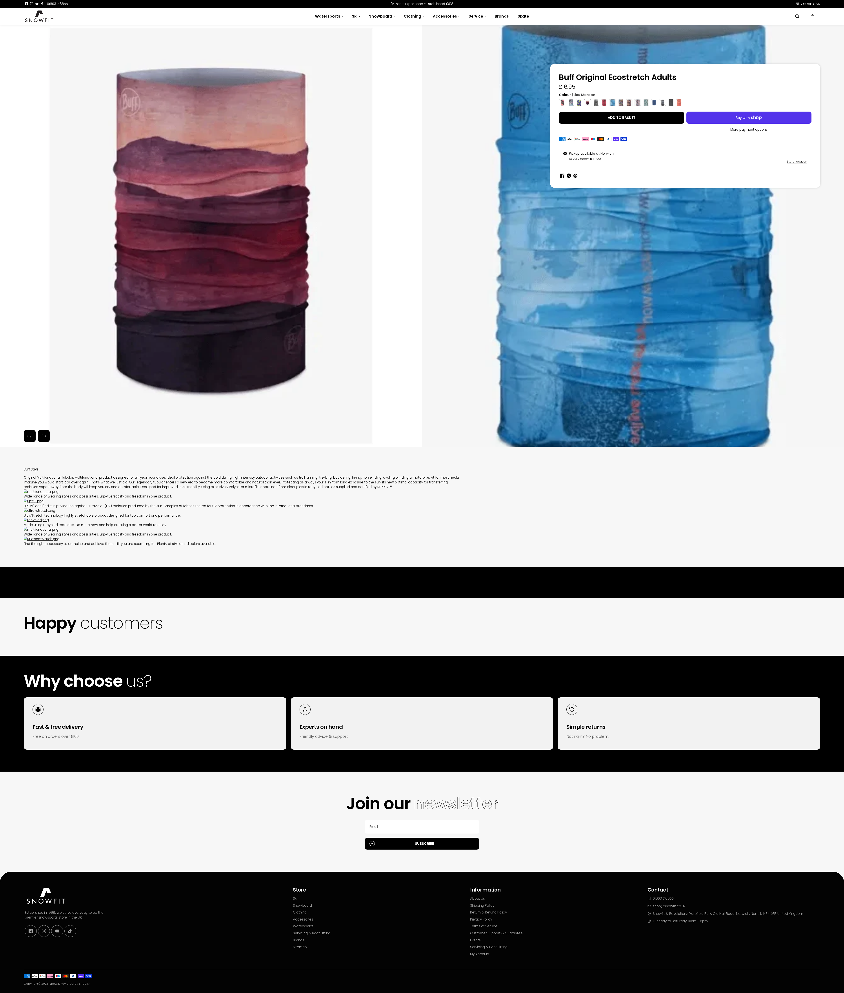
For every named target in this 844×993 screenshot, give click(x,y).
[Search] (797, 16)
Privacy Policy (481, 919)
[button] (812, 16)
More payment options (749, 129)
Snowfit (54, 984)
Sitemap (300, 947)
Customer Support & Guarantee (496, 933)
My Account (479, 954)
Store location (797, 161)
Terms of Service (483, 926)
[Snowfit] (39, 16)
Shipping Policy (482, 905)
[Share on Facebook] (562, 175)
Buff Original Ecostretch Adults (618, 78)
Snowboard (380, 16)
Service (476, 16)
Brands (502, 16)
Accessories (445, 16)
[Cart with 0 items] (812, 16)
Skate (523, 16)
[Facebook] (26, 3)
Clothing (412, 16)
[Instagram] (31, 3)
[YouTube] (37, 3)
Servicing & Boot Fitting (311, 933)
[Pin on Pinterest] (575, 175)
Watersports (327, 16)
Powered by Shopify (75, 984)
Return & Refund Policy (488, 912)
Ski (354, 16)
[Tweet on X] (569, 175)
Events (475, 940)
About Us (477, 898)
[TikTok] (42, 3)
